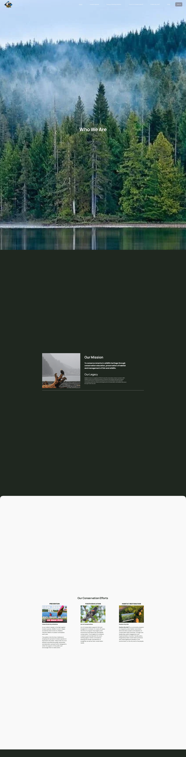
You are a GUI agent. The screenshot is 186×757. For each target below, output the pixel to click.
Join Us (179, 4)
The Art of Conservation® (136, 4)
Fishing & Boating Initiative (113, 4)
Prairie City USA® (155, 4)
